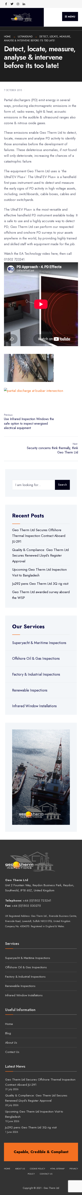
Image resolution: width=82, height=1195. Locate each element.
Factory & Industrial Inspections (36, 674)
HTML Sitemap (57, 1168)
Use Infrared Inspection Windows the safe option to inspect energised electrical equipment (29, 421)
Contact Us (12, 1052)
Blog (8, 1033)
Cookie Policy (37, 1168)
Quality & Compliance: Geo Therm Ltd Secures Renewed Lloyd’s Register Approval (40, 555)
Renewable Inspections (29, 690)
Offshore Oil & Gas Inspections (36, 658)
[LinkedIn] (24, 4)
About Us (11, 1042)
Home (7, 36)
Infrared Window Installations (34, 706)
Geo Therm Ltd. (39, 916)
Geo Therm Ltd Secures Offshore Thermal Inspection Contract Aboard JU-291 (38, 536)
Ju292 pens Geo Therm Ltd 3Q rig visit (40, 583)
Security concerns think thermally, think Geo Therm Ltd (52, 448)
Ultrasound (25, 36)
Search (62, 484)
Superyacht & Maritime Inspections (39, 642)
